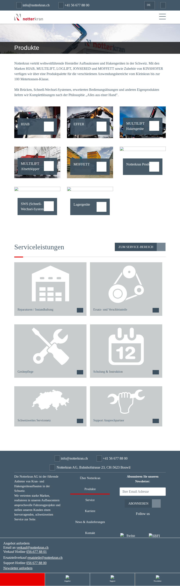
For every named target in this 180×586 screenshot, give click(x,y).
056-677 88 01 (36, 552)
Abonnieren (138, 503)
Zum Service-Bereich (136, 247)
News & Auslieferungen (90, 522)
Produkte (90, 489)
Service (90, 500)
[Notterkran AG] (28, 17)
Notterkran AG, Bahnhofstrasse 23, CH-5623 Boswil (93, 467)
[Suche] (162, 5)
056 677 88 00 (36, 563)
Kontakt (90, 533)
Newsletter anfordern (17, 568)
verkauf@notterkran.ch (32, 547)
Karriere (90, 511)
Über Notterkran (90, 478)
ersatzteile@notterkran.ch (45, 557)
